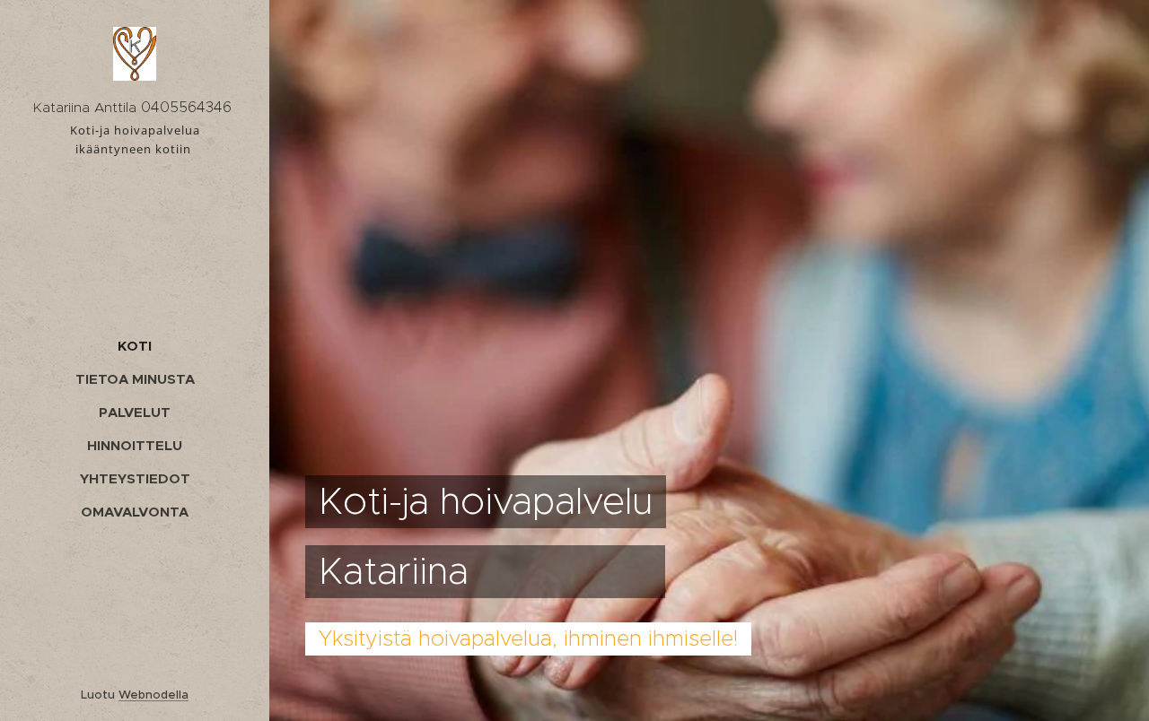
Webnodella (153, 694)
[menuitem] (134, 345)
